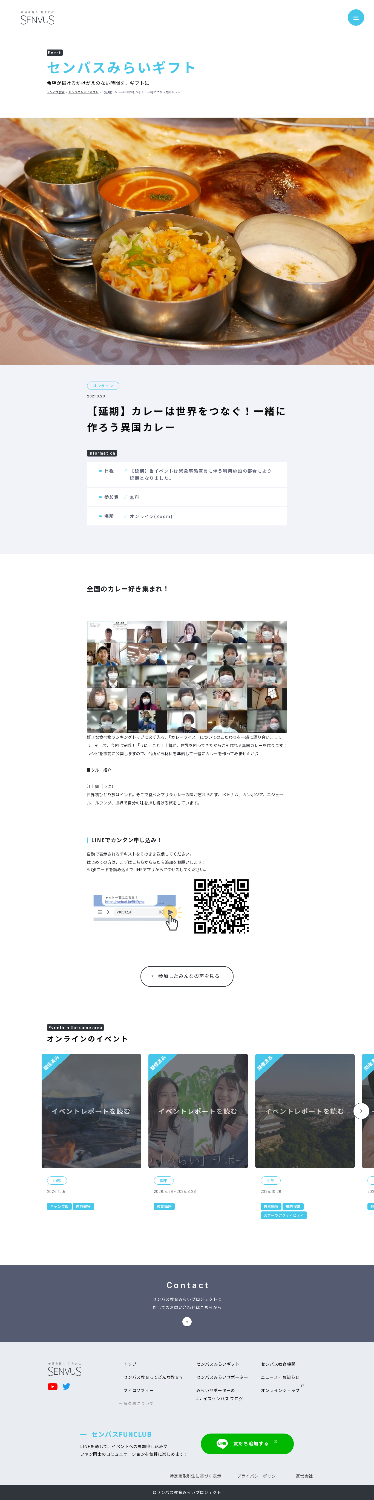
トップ (129, 1364)
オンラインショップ (280, 1390)
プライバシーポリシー (258, 1476)
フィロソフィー (138, 1390)
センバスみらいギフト (83, 92)
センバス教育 (56, 92)
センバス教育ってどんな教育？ (153, 1377)
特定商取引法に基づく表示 (195, 1476)
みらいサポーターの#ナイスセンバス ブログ (219, 1394)
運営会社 (304, 1476)
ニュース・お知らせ (280, 1377)
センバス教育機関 (278, 1364)
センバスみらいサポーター (222, 1377)
